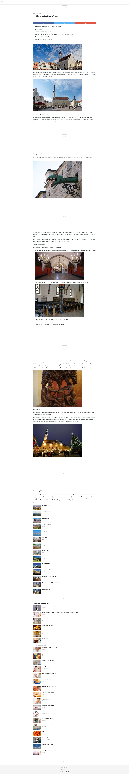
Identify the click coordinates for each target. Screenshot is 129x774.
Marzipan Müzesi (46, 550)
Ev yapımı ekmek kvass (48, 625)
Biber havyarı (45, 731)
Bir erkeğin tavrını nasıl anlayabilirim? (51, 738)
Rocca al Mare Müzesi (47, 557)
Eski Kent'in (64, 494)
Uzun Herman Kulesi (47, 570)
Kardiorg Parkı (45, 544)
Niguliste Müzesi (46, 589)
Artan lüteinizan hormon (48, 712)
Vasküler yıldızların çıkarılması (49, 673)
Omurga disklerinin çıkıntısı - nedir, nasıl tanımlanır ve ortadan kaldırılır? (60, 612)
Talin (43, 13)
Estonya (39, 13)
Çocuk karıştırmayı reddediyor (49, 751)
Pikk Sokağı (44, 537)
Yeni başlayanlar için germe (49, 725)
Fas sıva (44, 632)
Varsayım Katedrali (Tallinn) (49, 576)
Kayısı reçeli (45, 638)
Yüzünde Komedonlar (47, 667)
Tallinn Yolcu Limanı (47, 531)
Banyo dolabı (45, 619)
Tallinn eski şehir (46, 505)
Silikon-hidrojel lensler (47, 718)
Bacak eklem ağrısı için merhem (50, 647)
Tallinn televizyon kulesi (48, 511)
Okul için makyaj (46, 699)
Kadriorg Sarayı (45, 518)
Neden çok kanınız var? (48, 705)
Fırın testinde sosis (46, 680)
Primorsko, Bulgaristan (47, 744)
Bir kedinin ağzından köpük (48, 660)
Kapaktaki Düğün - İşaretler (49, 686)
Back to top (64, 767)
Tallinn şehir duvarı (46, 524)
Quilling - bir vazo (46, 654)
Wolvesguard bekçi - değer (49, 606)
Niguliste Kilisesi (46, 563)
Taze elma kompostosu (48, 692)
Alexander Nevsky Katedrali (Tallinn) (51, 582)
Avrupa (34, 13)
